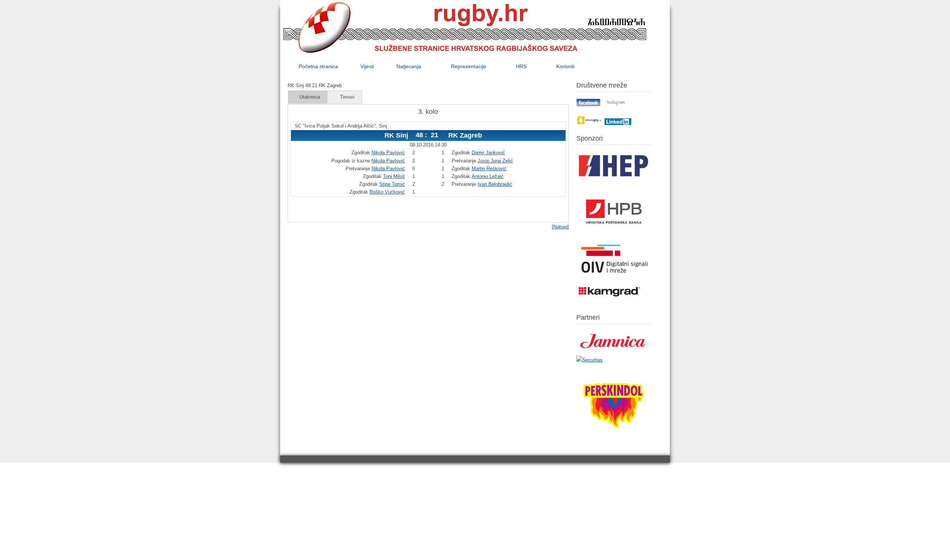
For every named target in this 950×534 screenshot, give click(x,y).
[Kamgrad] (609, 301)
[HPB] (613, 237)
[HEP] (613, 180)
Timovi (347, 97)
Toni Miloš (394, 176)
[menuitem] (318, 66)
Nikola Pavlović (388, 152)
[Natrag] (560, 227)
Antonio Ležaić (488, 176)
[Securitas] (589, 360)
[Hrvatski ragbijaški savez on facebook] (588, 105)
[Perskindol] (613, 438)
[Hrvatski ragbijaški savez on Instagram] (616, 105)
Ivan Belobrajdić (495, 184)
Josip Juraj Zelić (495, 161)
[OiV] (613, 276)
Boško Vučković (387, 192)
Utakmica (309, 97)
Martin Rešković (489, 168)
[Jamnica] (613, 351)
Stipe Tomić (392, 184)
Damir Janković (488, 152)
